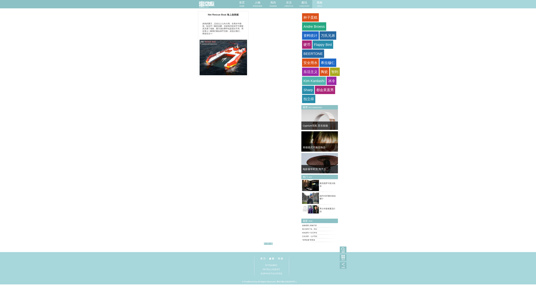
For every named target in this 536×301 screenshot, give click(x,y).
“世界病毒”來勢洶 (308, 240)
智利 (334, 72)
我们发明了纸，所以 (309, 229)
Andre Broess (314, 26)
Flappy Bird (323, 45)
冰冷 (331, 81)
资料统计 (310, 35)
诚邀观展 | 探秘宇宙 (309, 225)
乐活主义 (310, 72)
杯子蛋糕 (310, 17)
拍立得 (308, 99)
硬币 (306, 45)
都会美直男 (325, 90)
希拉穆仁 (328, 63)
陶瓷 (324, 72)
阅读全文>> (207, 33)
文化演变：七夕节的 (309, 236)
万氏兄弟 (328, 35)
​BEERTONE (313, 54)
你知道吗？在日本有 (309, 233)
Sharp (308, 90)
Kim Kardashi (314, 81)
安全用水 (310, 63)
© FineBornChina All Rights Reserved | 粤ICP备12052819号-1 (269, 282)
